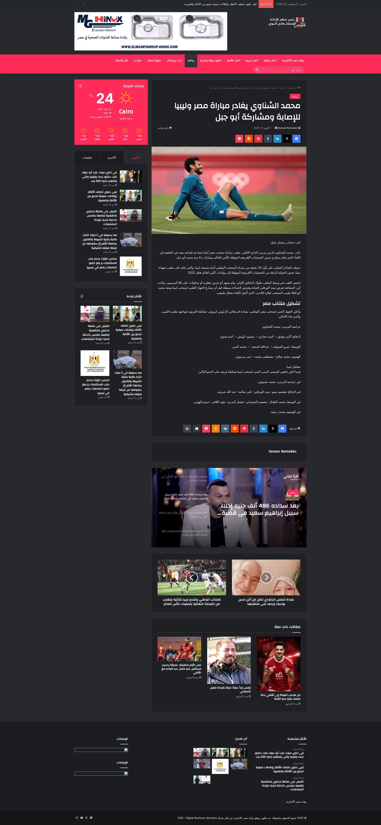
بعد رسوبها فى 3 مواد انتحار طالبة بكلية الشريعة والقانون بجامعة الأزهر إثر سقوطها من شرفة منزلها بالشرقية (99, 241)
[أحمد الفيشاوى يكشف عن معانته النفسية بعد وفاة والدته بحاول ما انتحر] (220, 780)
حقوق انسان (154, 60)
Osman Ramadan (287, 127)
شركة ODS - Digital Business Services (201, 817)
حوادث (138, 60)
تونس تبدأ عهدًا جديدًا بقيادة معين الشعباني (230, 689)
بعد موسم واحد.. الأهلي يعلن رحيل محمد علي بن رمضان (260, 509)
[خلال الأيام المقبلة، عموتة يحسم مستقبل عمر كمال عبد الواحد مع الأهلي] (179, 649)
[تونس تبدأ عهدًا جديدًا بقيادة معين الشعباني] (229, 660)
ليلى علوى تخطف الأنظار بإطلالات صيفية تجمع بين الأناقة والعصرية (102, 196)
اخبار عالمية (233, 60)
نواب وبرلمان (174, 60)
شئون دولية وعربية (210, 60)
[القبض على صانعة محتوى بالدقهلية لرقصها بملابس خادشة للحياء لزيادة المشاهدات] (131, 215)
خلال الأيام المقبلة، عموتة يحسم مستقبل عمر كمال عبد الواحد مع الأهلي (181, 668)
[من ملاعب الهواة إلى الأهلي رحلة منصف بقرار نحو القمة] (278, 664)
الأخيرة (112, 157)
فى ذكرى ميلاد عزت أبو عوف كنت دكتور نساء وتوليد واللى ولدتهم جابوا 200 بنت (99, 177)
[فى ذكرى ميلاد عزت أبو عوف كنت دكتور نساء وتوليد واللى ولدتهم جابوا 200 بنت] (131, 176)
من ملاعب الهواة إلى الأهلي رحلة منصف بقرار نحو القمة (280, 696)
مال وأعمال (121, 60)
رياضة (191, 60)
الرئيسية (293, 87)
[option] (229, 507)
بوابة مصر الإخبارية (293, 60)
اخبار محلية (270, 60)
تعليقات (87, 157)
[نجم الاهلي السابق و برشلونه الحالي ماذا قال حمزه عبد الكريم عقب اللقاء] (201, 763)
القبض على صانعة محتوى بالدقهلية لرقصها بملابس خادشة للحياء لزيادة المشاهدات (212, 4)
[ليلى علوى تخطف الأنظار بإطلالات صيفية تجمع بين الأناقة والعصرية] (131, 195)
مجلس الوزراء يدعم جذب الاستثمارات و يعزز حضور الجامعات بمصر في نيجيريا (102, 263)
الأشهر (136, 157)
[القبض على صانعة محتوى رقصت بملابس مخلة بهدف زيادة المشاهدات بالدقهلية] (201, 780)
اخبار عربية (252, 60)
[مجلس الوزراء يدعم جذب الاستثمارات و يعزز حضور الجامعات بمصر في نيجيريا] (131, 266)
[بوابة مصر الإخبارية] (287, 22)
